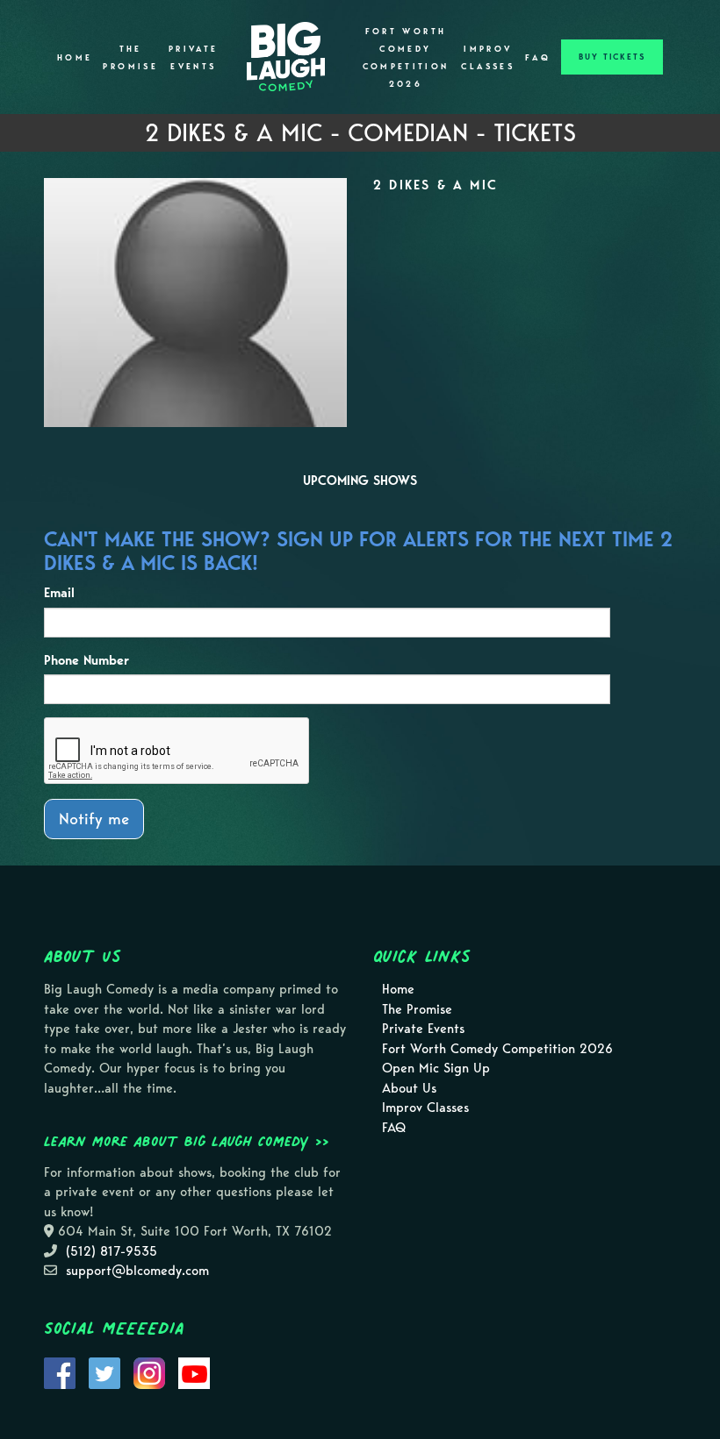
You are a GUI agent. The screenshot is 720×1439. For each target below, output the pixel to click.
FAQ (538, 58)
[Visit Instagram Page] (149, 1372)
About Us (409, 1088)
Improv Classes (488, 58)
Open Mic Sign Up (436, 1068)
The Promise (130, 58)
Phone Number (86, 660)
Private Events (194, 58)
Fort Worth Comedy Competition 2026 (406, 57)
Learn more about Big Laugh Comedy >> (186, 1141)
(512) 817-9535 (111, 1251)
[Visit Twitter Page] (104, 1372)
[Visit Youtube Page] (194, 1372)
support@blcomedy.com (137, 1271)
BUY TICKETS (612, 57)
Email (59, 593)
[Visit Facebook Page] (60, 1372)
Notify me (94, 818)
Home (74, 58)
